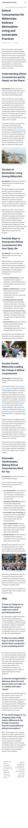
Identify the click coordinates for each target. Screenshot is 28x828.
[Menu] (25, 2)
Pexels (21, 164)
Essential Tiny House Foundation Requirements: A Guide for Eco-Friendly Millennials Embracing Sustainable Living (8, 769)
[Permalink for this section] (3, 83)
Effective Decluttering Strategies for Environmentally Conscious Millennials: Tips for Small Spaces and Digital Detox (19, 770)
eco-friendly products (19, 130)
